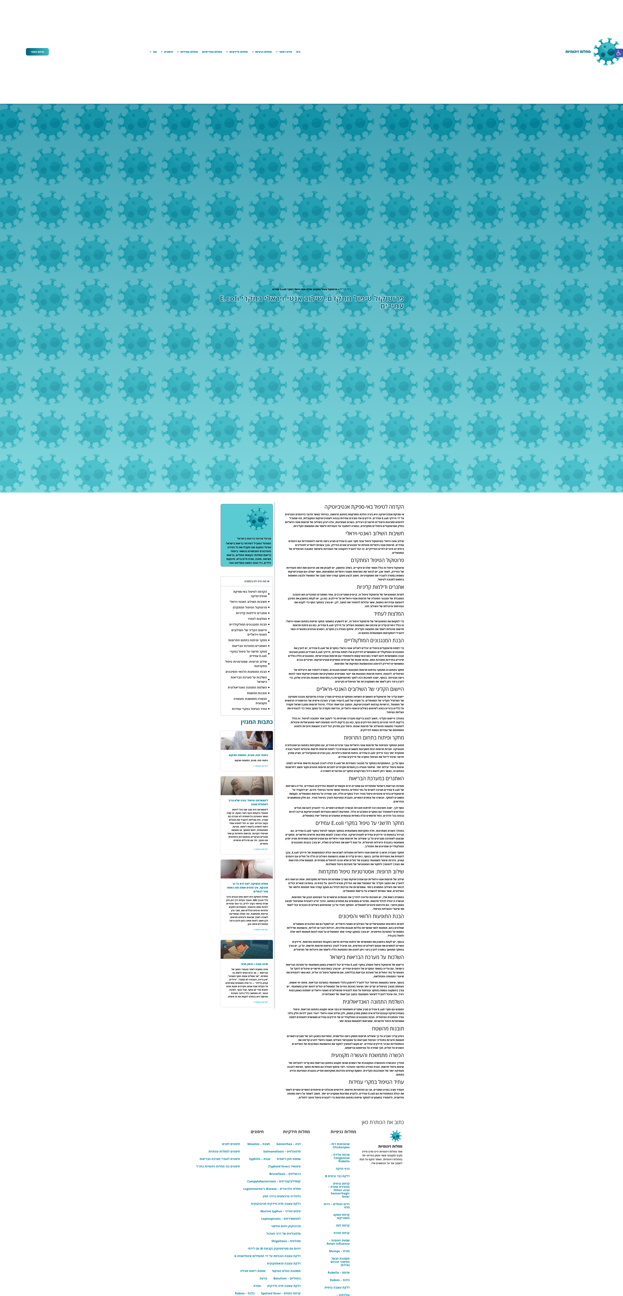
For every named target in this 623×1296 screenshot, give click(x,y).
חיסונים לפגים (231, 1144)
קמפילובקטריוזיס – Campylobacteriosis (274, 1181)
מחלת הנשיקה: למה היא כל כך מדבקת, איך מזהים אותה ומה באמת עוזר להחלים (247, 887)
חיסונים (168, 52)
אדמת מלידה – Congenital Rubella (340, 1158)
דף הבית (345, 289)
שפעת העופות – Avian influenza (338, 1242)
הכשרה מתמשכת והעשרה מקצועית (250, 701)
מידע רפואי (285, 52)
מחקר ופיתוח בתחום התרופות (247, 640)
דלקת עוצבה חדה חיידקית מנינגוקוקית (276, 1204)
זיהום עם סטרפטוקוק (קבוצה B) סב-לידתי (274, 1248)
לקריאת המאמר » (260, 765)
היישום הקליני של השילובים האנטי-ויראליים (249, 632)
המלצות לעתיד (257, 619)
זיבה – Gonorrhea (288, 1144)
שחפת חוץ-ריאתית (289, 1159)
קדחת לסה (343, 1225)
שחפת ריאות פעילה (252, 1271)
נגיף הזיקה (343, 1169)
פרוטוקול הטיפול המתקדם (250, 607)
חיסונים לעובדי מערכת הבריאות (220, 1159)
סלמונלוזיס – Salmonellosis (282, 1151)
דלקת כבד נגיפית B (337, 1176)
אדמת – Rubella (339, 1272)
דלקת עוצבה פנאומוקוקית (284, 1263)
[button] (619, 53)
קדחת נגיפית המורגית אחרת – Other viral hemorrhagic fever (339, 1190)
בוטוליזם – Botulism (287, 1278)
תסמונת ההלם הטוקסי (286, 1271)
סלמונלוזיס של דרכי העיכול (283, 1233)
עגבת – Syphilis (259, 1159)
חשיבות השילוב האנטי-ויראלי (248, 602)
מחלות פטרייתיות (212, 52)
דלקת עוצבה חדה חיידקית (284, 1286)
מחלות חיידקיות (238, 52)
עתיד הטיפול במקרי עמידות (249, 709)
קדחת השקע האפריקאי (341, 1216)
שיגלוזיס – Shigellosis (286, 1241)
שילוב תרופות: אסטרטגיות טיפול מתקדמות (246, 664)
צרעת (263, 1278)
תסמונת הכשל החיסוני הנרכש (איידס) (340, 1262)
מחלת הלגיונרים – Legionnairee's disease (272, 1189)
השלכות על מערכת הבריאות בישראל (249, 679)
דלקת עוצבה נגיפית (337, 1287)
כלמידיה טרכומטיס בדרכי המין (282, 1196)
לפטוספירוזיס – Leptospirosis (281, 1219)
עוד (155, 52)
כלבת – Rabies (340, 1280)
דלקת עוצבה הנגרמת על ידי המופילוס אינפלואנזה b (267, 1256)
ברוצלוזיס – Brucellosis (285, 1174)
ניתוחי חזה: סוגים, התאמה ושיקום (248, 755)
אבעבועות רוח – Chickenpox (339, 1145)
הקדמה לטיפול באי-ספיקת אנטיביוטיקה (250, 594)
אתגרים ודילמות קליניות (251, 613)
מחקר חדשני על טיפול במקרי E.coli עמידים (248, 654)
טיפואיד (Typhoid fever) (284, 1166)
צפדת (257, 1286)
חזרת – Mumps (339, 1251)
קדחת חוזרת (342, 1233)
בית (298, 52)
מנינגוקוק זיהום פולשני (286, 1226)
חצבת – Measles (258, 1144)
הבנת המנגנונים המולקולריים (248, 624)
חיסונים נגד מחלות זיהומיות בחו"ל (218, 1166)
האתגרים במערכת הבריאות (249, 646)
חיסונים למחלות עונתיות (224, 1151)
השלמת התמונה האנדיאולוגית (247, 687)
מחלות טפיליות (189, 52)
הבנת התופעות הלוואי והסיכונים (246, 672)
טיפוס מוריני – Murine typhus (280, 1211)
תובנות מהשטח (257, 693)
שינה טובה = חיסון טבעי (254, 964)
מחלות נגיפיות (263, 52)
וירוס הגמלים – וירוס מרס (337, 1205)
